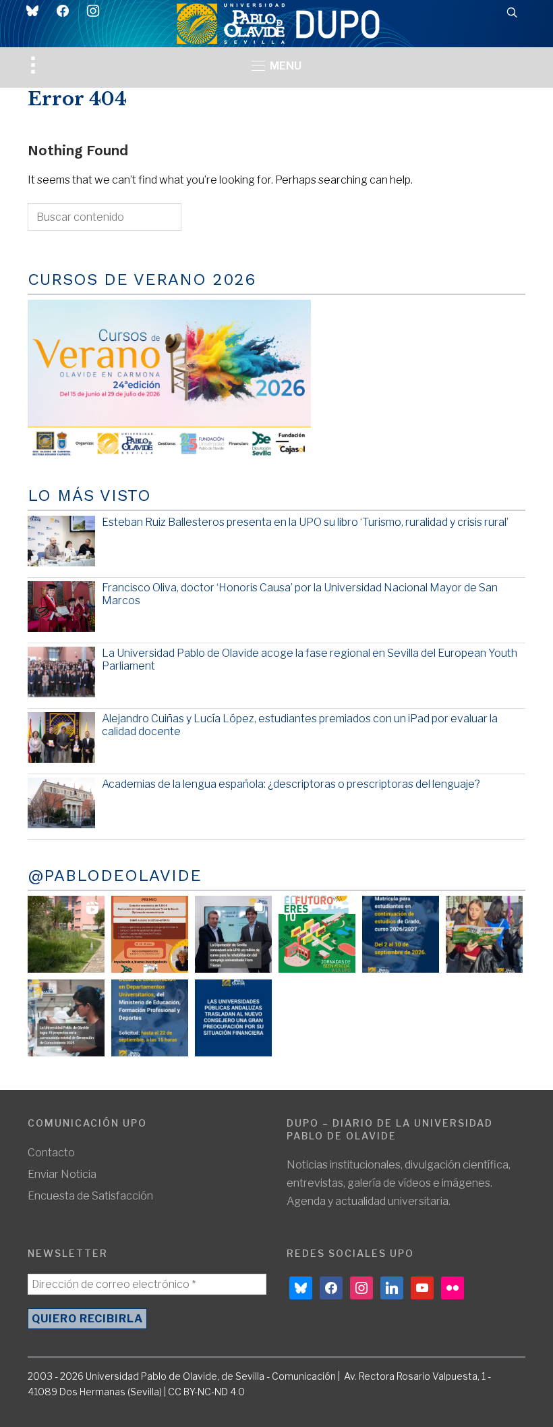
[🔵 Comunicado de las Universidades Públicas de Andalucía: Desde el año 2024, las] (233, 1017)
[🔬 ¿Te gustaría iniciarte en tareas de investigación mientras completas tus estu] (149, 1017)
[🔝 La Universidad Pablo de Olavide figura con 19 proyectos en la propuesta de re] (66, 1017)
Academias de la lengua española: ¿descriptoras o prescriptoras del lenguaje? (291, 784)
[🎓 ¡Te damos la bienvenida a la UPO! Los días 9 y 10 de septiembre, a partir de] (317, 934)
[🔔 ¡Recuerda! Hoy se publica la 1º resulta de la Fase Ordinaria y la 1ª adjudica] (484, 934)
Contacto (51, 1152)
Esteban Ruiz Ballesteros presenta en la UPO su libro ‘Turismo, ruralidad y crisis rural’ (305, 522)
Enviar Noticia (62, 1174)
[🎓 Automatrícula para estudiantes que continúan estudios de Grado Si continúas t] (400, 934)
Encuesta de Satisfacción (90, 1195)
